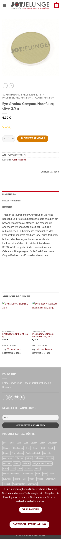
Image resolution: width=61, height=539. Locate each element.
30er (12, 443)
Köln (13, 468)
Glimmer (19, 458)
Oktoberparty (27, 473)
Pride (52, 473)
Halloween (39, 458)
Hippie (50, 458)
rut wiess (7, 479)
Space (40, 479)
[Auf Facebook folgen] (5, 397)
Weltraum (32, 484)
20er (5, 443)
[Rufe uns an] (22, 397)
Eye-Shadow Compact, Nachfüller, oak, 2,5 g (43, 335)
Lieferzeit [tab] (7, 207)
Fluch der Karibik (33, 453)
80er (26, 443)
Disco (5, 453)
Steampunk (51, 479)
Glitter (29, 458)
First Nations (17, 453)
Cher (28, 448)
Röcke (17, 479)
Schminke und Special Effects (22, 94)
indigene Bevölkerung (42, 463)
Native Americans (11, 473)
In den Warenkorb (32, 138)
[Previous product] (11, 85)
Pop (45, 473)
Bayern (34, 443)
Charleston (18, 448)
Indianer (26, 463)
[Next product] (5, 85)
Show (31, 479)
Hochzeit (7, 463)
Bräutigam (52, 443)
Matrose (28, 468)
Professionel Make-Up (16, 97)
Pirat (38, 473)
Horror (17, 463)
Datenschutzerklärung (29, 524)
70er (19, 443)
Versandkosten (14, 349)
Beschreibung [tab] (9, 194)
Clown (35, 448)
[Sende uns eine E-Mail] (16, 397)
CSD (43, 448)
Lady (20, 468)
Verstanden (30, 509)
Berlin (42, 443)
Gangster (47, 453)
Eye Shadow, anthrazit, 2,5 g (15, 335)
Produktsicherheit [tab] (11, 201)
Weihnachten (19, 484)
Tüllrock (6, 484)
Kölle (5, 468)
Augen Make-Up (44, 97)
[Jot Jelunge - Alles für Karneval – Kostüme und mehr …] (30, 5)
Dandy (51, 448)
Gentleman (8, 458)
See (24, 479)
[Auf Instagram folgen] (10, 397)
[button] (4, 5)
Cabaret (6, 448)
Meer (37, 468)
